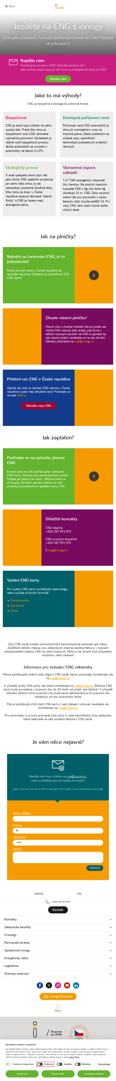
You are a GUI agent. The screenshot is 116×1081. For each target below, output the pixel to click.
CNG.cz (22, 395)
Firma (14, 611)
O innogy (10, 935)
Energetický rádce (16, 958)
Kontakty (10, 919)
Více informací (104, 1064)
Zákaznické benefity (17, 927)
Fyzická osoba (19, 600)
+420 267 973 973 (61, 902)
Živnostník (17, 606)
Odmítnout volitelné (94, 1074)
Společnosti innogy (17, 950)
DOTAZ (17, 850)
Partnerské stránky (17, 943)
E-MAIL (17, 826)
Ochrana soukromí (16, 974)
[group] (58, 920)
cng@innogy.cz (84, 341)
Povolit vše (22, 1074)
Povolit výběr (58, 1074)
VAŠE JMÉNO (22, 814)
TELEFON (19, 838)
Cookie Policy (74, 1057)
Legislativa (11, 966)
